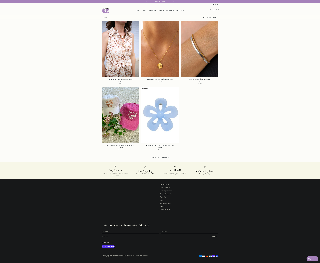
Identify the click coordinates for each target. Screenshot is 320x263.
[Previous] (147, 1)
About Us (163, 197)
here (117, 175)
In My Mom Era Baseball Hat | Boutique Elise (120, 145)
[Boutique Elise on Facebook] (213, 4)
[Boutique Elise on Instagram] (215, 4)
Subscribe (215, 236)
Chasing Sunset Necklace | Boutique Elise (160, 79)
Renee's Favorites (165, 203)
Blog (161, 200)
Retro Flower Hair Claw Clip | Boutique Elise (160, 145)
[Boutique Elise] (106, 10)
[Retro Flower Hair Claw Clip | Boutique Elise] (160, 115)
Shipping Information (167, 191)
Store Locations (165, 188)
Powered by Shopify (107, 256)
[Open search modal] (210, 10)
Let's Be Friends (165, 209)
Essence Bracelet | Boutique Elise (199, 79)
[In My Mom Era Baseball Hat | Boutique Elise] (120, 115)
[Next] (173, 1)
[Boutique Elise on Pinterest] (217, 4)
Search (162, 206)
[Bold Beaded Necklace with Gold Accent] (120, 49)
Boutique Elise (114, 255)
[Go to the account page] (214, 10)
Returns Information (166, 194)
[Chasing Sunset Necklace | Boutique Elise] (160, 49)
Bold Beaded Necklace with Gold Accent (120, 79)
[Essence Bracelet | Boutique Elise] (199, 49)
